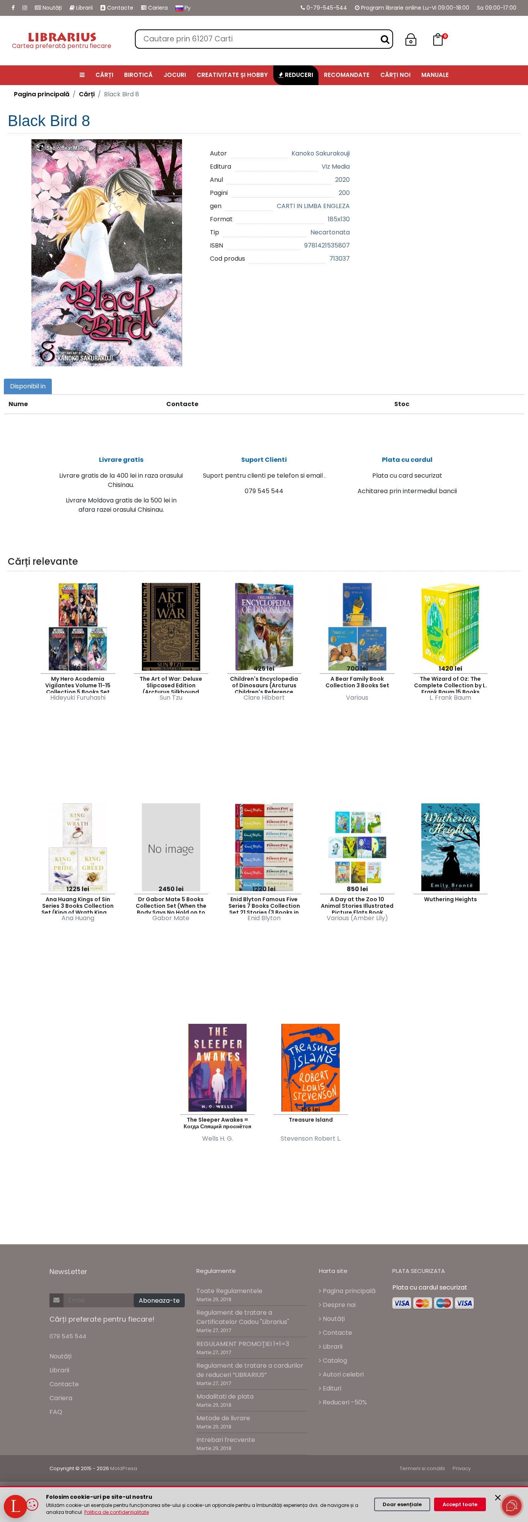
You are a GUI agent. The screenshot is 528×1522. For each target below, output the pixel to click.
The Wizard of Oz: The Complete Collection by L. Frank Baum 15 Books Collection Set (450, 684)
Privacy (462, 1468)
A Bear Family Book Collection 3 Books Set (357, 682)
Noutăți (51, 8)
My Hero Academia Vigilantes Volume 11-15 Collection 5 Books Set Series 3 (78, 684)
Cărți (87, 94)
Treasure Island (311, 1120)
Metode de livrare (223, 1418)
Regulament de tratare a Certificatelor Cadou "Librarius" (242, 1317)
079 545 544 (67, 1336)
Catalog (334, 1360)
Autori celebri (342, 1374)
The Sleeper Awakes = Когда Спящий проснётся (217, 1123)
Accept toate (460, 1504)
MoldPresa (123, 1468)
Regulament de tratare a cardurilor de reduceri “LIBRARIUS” (249, 1370)
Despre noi (338, 1304)
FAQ (55, 1412)
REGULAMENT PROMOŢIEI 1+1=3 (242, 1343)
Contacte (119, 8)
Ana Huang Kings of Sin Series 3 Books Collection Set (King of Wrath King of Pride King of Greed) (77, 904)
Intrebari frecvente (225, 1439)
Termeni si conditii (422, 1468)
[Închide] (498, 1497)
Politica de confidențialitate (116, 1512)
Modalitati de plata (225, 1396)
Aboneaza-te (159, 1300)
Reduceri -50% (344, 1402)
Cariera (157, 8)
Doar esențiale (402, 1504)
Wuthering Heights (450, 899)
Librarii (84, 8)
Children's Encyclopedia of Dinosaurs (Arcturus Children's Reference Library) (264, 684)
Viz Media (336, 166)
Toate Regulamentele (229, 1290)
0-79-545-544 (326, 8)
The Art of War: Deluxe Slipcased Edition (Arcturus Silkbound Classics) (171, 684)
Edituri (331, 1388)
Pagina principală (42, 94)
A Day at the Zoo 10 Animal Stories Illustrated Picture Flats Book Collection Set (357, 904)
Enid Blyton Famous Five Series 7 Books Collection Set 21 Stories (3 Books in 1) (264, 904)
